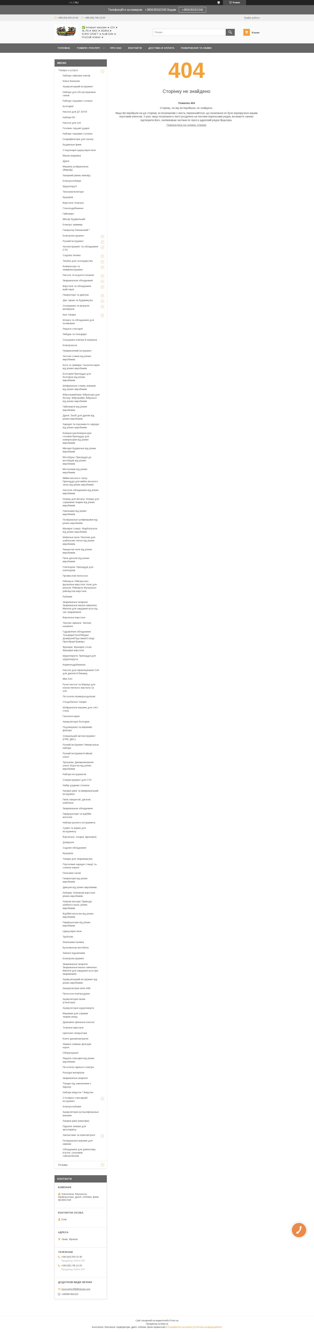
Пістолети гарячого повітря (78, 1067)
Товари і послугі (88, 48)
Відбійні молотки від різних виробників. (78, 915)
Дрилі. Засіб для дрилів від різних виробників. (78, 417)
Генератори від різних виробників (75, 880)
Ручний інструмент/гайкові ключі (77, 755)
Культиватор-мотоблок (76, 947)
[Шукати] (230, 32)
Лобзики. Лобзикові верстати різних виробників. (79, 894)
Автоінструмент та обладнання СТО (80, 248)
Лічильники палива (73, 942)
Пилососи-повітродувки (76, 993)
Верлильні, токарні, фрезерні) (79, 836)
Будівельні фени (72, 144)
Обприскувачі (70, 1052)
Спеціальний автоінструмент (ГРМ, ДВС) (79, 738)
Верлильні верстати (74, 617)
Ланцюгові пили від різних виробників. (77, 551)
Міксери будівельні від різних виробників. (79, 450)
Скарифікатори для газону (78, 139)
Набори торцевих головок (77, 100)
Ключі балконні (71, 81)
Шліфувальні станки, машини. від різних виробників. (79, 387)
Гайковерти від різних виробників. (75, 408)
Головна (64, 48)
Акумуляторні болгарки (76, 721)
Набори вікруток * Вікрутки (78, 1092)
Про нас (116, 48)
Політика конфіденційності (208, 1327)
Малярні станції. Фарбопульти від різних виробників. (80, 530)
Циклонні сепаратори (75, 1033)
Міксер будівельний (74, 219)
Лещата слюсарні (73, 328)
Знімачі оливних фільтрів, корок (77, 1046)
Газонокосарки (71, 716)
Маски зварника (72, 155)
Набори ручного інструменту (79, 822)
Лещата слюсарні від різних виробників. (78, 1060)
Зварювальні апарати (75, 1078)
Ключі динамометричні (75, 1038)
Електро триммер (72, 224)
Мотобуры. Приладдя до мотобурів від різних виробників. (77, 460)
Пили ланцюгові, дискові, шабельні (77, 801)
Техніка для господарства (78, 261)
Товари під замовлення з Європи (77, 1085)
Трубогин (68, 936)
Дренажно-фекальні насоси (78, 1022)
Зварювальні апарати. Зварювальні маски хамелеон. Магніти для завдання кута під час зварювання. (80, 607)
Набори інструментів (74, 774)
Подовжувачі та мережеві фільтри (77, 729)
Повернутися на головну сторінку (186, 125)
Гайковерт (68, 213)
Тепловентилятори (73, 191)
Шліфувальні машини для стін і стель (80, 709)
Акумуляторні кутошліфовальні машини (80, 1114)
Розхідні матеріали (73, 1072)
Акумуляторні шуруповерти (78, 1008)
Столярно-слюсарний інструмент (75, 1099)
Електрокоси (70, 345)
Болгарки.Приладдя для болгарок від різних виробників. (77, 377)
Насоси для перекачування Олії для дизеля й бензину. (81, 672)
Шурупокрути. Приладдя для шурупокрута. (79, 657)
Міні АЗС (68, 678)
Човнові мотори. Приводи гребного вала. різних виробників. (77, 904)
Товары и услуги (68, 70)
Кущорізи (68, 197)
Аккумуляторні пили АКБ (76, 988)
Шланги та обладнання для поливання (78, 322)
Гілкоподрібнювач (73, 208)
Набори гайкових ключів (76, 75)
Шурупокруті (70, 186)
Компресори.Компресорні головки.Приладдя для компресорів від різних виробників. (77, 438)
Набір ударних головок (76, 785)
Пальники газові (72, 873)
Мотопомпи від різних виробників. (75, 471)
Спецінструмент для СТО (77, 780)
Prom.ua (174, 1320)
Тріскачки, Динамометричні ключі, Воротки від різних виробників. (78, 765)
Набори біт (69, 117)
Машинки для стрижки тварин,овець (75, 1015)
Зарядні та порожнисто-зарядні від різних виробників (81, 426)
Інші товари (69, 314)
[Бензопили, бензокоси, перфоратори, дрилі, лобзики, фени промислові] (66, 38)
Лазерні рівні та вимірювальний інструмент (80, 792)
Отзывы (63, 1164)
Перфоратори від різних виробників (76, 924)
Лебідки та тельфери (74, 334)
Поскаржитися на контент (180, 1327)
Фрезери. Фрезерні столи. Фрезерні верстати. (77, 649)
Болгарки (68, 106)
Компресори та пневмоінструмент (73, 268)
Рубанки (67, 596)
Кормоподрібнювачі (74, 664)
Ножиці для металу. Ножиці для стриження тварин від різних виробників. (81, 502)
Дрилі (66, 161)
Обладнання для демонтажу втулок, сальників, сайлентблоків (79, 1152)
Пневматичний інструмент (77, 350)
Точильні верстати (73, 1027)
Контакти (135, 48)
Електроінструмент (73, 235)
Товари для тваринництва (77, 858)
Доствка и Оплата (161, 48)
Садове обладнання (74, 847)
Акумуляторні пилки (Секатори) (74, 1001)
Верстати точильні (73, 202)
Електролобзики (72, 180)
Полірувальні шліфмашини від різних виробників (80, 521)
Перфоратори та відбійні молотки (77, 815)
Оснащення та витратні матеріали (76, 307)
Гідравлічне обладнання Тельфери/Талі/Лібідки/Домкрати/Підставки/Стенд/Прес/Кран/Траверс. (78, 636)
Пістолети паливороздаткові (79, 696)
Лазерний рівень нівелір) (76, 175)
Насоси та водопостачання (78, 275)
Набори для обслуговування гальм (79, 94)
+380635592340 (192, 9)
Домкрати (68, 842)
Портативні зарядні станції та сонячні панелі (79, 866)
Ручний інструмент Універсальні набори (81, 746)
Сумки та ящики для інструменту (74, 830)
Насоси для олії (72, 122)
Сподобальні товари (74, 701)
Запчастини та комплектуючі (79, 1135)
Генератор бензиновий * (76, 230)
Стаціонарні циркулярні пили (79, 150)
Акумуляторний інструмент (78, 86)
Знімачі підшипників (74, 953)
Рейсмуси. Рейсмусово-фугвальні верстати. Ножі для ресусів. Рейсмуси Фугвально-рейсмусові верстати (80, 586)
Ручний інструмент (73, 241)
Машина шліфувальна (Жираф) (75, 168)
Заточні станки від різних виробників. (77, 358)
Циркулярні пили (72, 931)
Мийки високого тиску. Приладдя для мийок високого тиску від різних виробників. (80, 481)
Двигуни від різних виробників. (80, 887)
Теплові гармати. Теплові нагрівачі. (77, 625)
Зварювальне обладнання (78, 280)
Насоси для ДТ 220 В (75, 111)
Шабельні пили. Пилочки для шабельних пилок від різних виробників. (79, 540)
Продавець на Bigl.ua (157, 1324)
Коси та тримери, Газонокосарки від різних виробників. (81, 367)
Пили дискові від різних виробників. (76, 560)
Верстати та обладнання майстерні (77, 288)
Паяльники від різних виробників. (74, 513)
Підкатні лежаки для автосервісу (74, 1128)
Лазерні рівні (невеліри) (76, 1120)
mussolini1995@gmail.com (75, 1289)
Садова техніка (71, 255)
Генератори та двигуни (76, 294)
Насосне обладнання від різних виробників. (81, 492)
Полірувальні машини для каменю (77, 1142)
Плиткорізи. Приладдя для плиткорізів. (78, 569)
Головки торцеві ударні (76, 128)
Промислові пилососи (75, 575)
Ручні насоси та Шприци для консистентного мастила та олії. (79, 687)
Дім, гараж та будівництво (78, 300)
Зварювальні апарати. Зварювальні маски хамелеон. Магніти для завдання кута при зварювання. (80, 969)
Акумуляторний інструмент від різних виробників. (80, 981)
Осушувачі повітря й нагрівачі (80, 339)
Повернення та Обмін (196, 48)
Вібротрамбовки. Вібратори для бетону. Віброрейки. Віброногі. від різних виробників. (81, 398)
